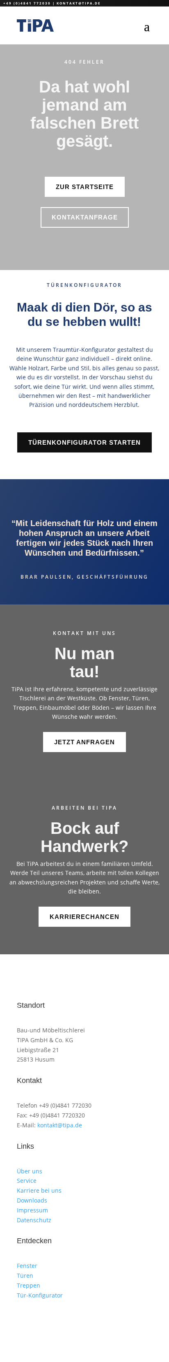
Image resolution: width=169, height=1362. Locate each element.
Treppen (28, 1285)
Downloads (32, 1200)
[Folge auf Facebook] (56, 1319)
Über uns (29, 1171)
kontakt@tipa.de (78, 3)
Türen (25, 1275)
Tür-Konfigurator (40, 1295)
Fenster (27, 1266)
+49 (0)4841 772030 (27, 3)
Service (27, 1180)
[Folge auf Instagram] (23, 1319)
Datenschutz (34, 1220)
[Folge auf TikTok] (39, 1319)
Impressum (32, 1210)
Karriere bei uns (39, 1190)
